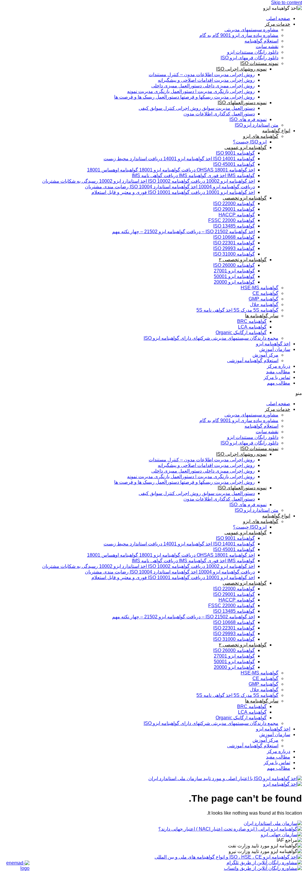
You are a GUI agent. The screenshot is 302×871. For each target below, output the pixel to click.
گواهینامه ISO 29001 (234, 209)
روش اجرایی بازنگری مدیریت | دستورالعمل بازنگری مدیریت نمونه (191, 91)
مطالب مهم (278, 382)
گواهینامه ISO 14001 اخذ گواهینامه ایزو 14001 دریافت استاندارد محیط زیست (179, 158)
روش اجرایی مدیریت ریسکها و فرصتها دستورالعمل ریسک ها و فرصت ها (184, 96)
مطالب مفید (278, 371)
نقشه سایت (267, 46)
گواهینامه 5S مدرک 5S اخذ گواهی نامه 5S (237, 310)
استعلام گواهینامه (261, 40)
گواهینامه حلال (264, 304)
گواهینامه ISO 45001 (234, 164)
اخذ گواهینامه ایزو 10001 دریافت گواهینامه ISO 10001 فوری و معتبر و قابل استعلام (173, 192)
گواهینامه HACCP (237, 214)
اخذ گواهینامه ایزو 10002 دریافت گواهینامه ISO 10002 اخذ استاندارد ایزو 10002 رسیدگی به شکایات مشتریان (148, 181)
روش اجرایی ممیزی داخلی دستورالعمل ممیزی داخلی (203, 85)
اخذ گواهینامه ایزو (273, 343)
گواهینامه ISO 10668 (234, 237)
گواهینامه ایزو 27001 (234, 270)
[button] (151, 393)
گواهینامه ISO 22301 (234, 242)
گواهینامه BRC (252, 321)
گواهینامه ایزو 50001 (234, 276)
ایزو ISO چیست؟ (250, 141)
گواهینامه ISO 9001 (235, 153)
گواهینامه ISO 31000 (234, 253)
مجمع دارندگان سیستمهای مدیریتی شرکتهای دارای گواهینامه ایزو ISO (211, 338)
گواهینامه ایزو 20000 (234, 282)
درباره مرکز (278, 366)
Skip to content (286, 2)
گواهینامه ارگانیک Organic (241, 332)
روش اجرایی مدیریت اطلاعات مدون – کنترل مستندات (202, 74)
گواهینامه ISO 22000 (234, 203)
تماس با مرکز (277, 377)
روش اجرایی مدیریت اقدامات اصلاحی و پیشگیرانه (206, 80)
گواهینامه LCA (252, 326)
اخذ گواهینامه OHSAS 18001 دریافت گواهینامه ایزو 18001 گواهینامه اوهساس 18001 (171, 169)
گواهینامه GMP (263, 298)
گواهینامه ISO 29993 (234, 248)
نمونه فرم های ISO (248, 119)
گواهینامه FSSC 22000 (231, 220)
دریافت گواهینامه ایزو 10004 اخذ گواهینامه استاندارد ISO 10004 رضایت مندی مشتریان (170, 186)
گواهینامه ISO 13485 (234, 225)
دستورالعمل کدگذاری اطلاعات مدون (219, 113)
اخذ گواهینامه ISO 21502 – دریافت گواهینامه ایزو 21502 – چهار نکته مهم (183, 231)
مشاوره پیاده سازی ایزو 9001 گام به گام (238, 35)
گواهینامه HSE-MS (259, 287)
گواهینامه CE (265, 293)
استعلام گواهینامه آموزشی (252, 360)
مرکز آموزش (265, 354)
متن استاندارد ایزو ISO (256, 125)
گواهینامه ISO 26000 (234, 265)
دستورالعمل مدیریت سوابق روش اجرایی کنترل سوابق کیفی (197, 108)
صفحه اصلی (278, 18)
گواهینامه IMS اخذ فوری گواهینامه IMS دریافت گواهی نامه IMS (193, 175)
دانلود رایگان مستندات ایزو (252, 52)
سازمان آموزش (274, 349)
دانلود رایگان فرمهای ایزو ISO (249, 57)
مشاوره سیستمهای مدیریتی (251, 29)
